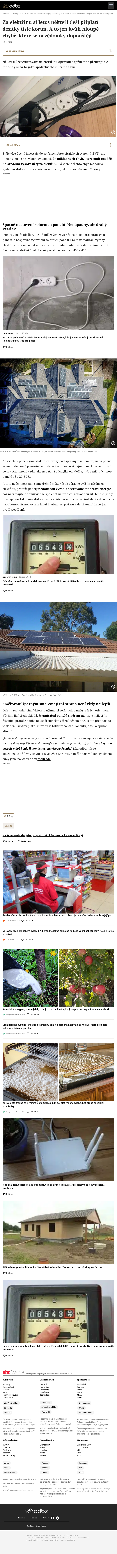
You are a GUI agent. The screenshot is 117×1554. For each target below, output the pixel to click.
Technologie (45, 1395)
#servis (7, 1412)
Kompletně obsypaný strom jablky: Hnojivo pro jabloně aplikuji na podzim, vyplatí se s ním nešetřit (56, 1009)
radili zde (44, 759)
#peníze (8, 826)
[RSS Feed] (57, 1518)
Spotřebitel (44, 1392)
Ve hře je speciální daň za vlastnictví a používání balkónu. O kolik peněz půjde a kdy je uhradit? (56, 1431)
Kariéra (34, 1518)
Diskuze (26, 841)
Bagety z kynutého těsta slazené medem (19, 1479)
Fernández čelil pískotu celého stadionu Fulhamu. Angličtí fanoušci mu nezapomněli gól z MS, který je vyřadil (93, 1422)
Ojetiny (6, 1390)
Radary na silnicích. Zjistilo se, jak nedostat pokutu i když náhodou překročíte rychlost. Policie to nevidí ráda (56, 1421)
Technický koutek (10, 1395)
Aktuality (6, 1384)
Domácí (43, 1384)
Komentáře (44, 1387)
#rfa (80, 1468)
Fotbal (79, 1390)
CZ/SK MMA (82, 1447)
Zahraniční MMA (84, 1445)
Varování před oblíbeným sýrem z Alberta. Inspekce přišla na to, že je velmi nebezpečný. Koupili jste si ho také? (58, 933)
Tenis (79, 1397)
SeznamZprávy (89, 169)
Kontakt (46, 1518)
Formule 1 (81, 1387)
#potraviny (45, 1402)
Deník (21, 509)
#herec (44, 1472)
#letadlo (44, 1468)
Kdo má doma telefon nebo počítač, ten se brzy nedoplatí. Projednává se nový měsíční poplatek (54, 1186)
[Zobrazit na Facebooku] (52, 1518)
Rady (5, 1392)
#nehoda (8, 1408)
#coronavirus (84, 1403)
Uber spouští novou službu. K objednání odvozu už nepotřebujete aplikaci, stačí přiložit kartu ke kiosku (19, 1431)
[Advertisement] (58, 196)
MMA (79, 1395)
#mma (81, 1408)
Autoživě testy (9, 1387)
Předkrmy (7, 1450)
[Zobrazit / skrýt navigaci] (111, 5)
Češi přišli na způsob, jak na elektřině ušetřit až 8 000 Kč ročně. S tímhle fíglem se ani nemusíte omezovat (53, 583)
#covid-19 (45, 1412)
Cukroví (6, 1445)
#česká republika (48, 1407)
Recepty (6, 1453)
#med (6, 1463)
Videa (79, 1450)
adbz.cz (6, 14)
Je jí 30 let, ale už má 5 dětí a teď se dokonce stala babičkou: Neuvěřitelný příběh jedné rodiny (55, 1482)
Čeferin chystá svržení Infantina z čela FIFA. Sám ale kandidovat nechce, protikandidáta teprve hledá (92, 1431)
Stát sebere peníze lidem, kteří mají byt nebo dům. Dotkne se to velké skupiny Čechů (52, 1267)
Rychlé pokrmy (9, 1455)
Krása (42, 1447)
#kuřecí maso (10, 1472)
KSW (79, 1455)
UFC (79, 1453)
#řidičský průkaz (11, 1403)
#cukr (6, 1468)
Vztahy (43, 1455)
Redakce (21, 1518)
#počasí (44, 1463)
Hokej (79, 1392)
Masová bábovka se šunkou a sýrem (18, 1490)
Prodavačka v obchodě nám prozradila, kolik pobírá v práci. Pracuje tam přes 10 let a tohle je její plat (57, 915)
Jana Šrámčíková (15, 50)
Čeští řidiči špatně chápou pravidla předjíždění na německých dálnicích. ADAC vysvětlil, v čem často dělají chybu (19, 1422)
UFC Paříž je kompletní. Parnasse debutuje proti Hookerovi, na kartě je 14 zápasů (93, 1482)
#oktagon (83, 1463)
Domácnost (45, 1445)
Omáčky (6, 1447)
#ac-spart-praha (85, 1412)
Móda (42, 1453)
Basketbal (81, 1384)
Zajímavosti (8, 1397)
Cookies (30, 1526)
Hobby (15, 14)
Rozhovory (44, 1390)
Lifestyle (43, 1450)
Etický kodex (41, 1526)
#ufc (81, 1472)
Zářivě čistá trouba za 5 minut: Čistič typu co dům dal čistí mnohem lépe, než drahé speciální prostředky (53, 1105)
